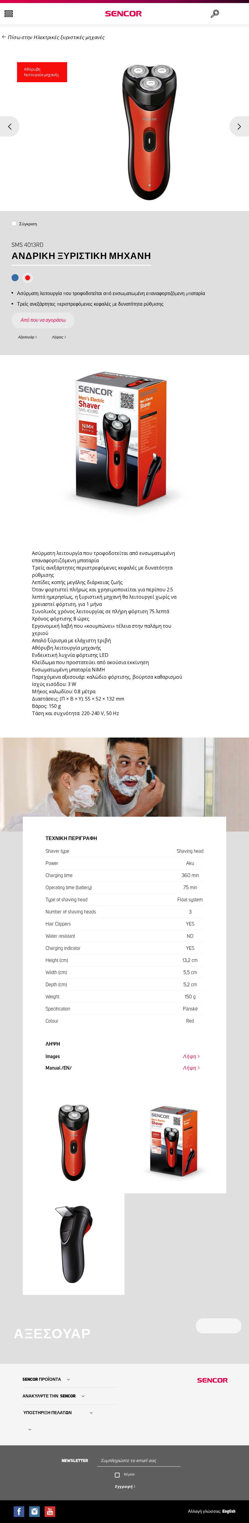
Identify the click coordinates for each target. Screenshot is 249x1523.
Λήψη (189, 1056)
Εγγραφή (124, 1486)
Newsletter (75, 1461)
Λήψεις (57, 337)
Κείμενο (129, 1474)
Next (239, 126)
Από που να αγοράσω (43, 320)
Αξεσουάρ (26, 337)
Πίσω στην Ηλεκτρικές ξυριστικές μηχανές (56, 37)
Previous (9, 126)
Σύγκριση (28, 224)
